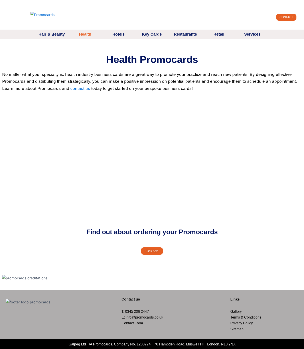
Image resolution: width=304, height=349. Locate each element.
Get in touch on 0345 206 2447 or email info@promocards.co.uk (233, 3)
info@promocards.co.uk (144, 317)
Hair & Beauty (52, 34)
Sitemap (236, 329)
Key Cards (152, 34)
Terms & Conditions (245, 317)
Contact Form (132, 323)
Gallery (236, 311)
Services (252, 34)
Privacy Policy (241, 323)
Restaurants (185, 34)
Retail (218, 34)
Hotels (118, 34)
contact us (80, 88)
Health (85, 34)
